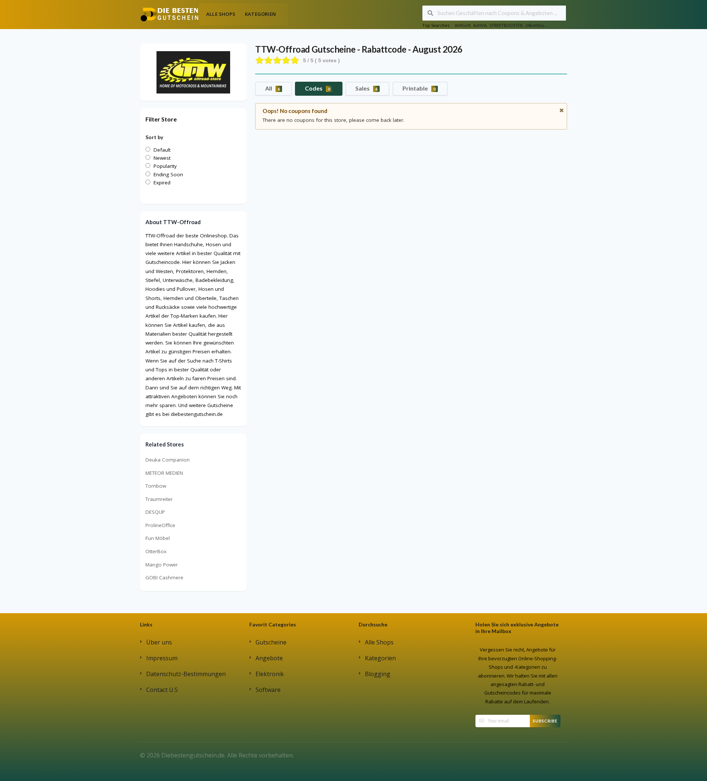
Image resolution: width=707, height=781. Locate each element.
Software (268, 690)
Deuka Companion (167, 459)
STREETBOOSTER (506, 25)
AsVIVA (479, 25)
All (272, 88)
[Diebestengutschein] (169, 14)
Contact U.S (162, 690)
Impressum (161, 658)
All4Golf (462, 25)
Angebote (269, 658)
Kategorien (260, 14)
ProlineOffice (160, 525)
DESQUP (155, 512)
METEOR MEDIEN (164, 473)
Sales (366, 88)
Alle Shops (220, 14)
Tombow (155, 486)
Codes (317, 88)
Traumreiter (159, 499)
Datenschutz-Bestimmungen (186, 674)
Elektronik (270, 674)
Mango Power (161, 564)
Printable (419, 88)
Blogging (377, 674)
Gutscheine (271, 642)
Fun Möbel (157, 538)
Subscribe (545, 720)
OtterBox (155, 551)
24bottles (534, 25)
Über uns (159, 642)
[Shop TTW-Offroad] (193, 71)
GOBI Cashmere (164, 577)
